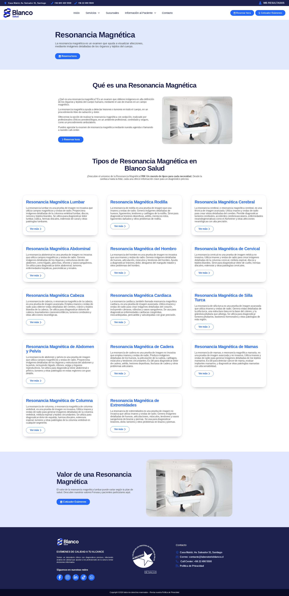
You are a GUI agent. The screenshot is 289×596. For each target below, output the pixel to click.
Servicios (91, 12)
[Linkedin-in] (76, 577)
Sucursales (112, 12)
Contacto (167, 12)
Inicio (76, 12)
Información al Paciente (138, 12)
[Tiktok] (83, 577)
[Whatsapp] (91, 577)
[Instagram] (68, 577)
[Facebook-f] (60, 577)
